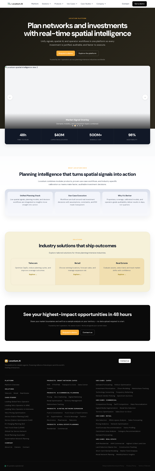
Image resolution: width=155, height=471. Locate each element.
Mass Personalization (139, 404)
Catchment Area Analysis (106, 431)
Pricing (49, 397)
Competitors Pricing (104, 404)
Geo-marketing (60, 397)
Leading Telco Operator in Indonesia (19, 409)
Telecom (8, 393)
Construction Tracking (128, 447)
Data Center (83, 385)
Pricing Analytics (102, 424)
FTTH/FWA (56, 385)
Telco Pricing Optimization (15, 413)
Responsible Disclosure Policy (113, 466)
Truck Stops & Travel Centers (76, 413)
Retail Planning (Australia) (15, 435)
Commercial (62, 429)
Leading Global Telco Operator (17, 402)
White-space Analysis (117, 420)
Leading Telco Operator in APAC (17, 405)
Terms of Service (144, 466)
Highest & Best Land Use (136, 443)
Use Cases (71, 4)
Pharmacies (62, 420)
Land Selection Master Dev (106, 447)
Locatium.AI (17, 4)
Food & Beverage (71, 416)
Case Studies (86, 4)
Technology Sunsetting (105, 392)
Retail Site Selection (128, 408)
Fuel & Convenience (55, 413)
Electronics (51, 420)
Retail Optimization (54, 401)
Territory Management (73, 401)
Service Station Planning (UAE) (16, 416)
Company (100, 4)
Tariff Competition (121, 404)
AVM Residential (102, 443)
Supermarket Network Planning (17, 439)
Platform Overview (12, 385)
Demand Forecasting (104, 385)
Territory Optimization (104, 412)
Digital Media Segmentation (107, 408)
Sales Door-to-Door (124, 412)
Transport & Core (69, 385)
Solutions (45, 4)
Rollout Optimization (123, 385)
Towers (49, 388)
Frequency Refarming (124, 392)
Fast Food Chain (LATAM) (14, 428)
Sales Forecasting (135, 420)
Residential (51, 429)
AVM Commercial (117, 443)
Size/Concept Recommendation (108, 428)
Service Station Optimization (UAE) (18, 420)
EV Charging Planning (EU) (15, 424)
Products (57, 4)
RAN (48, 385)
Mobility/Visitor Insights (125, 454)
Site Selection (101, 420)
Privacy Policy (131, 466)
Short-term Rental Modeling (107, 451)
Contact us (87, 332)
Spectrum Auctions (125, 396)
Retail (16, 393)
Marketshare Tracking (55, 404)
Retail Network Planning (105, 454)
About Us (8, 447)
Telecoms (73, 420)
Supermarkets (56, 416)
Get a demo (140, 4)
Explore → (33, 274)
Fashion (83, 416)
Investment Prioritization (105, 388)
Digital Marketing (75, 397)
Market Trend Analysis (128, 451)
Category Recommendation (129, 431)
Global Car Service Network (16, 431)
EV (48, 416)
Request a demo (66, 53)
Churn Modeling (123, 388)
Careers (17, 447)
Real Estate (24, 393)
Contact (125, 4)
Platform (35, 4)
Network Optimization (119, 424)
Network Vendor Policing (105, 396)
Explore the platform (87, 53)
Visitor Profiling (129, 428)
